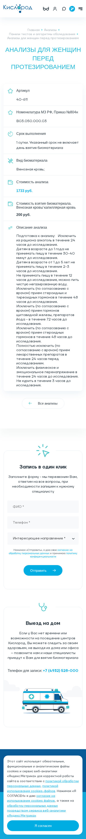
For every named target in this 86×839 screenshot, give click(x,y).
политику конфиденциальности (53, 555)
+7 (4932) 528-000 (60, 671)
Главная (34, 30)
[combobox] (43, 538)
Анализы (50, 30)
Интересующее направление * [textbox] (39, 538)
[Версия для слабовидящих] (46, 9)
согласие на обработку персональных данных (41, 551)
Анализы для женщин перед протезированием (43, 38)
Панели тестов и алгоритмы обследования (42, 34)
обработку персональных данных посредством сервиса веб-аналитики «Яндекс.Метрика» (36, 811)
